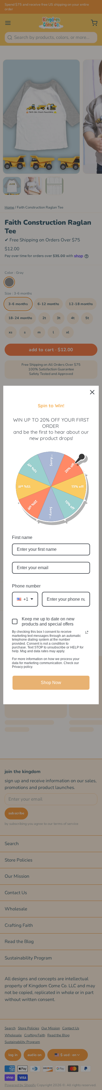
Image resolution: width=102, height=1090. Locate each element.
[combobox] (25, 599)
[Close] (92, 392)
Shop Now (51, 682)
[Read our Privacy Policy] (87, 632)
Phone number (26, 586)
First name (22, 537)
